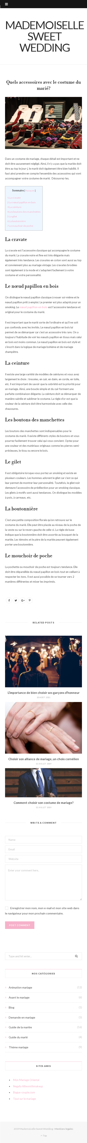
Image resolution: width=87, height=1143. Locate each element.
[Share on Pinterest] (30, 600)
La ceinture (14, 207)
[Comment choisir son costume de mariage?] (43, 782)
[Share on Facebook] (9, 600)
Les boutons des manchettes (23, 211)
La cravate (14, 197)
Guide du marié (18, 1037)
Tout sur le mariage (24, 1098)
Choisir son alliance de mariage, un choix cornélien (43, 759)
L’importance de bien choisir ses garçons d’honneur (44, 692)
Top (44, 1135)
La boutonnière (16, 221)
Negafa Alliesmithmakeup (28, 1086)
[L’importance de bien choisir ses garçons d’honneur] (43, 661)
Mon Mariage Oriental (26, 1080)
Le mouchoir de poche (20, 225)
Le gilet (12, 216)
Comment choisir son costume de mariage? (43, 802)
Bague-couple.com (24, 1092)
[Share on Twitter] (16, 600)
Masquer (30, 190)
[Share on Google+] (23, 600)
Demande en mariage (22, 1017)
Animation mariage (20, 987)
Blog (11, 1007)
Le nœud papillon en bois (21, 202)
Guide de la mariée (20, 1027)
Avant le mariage (19, 997)
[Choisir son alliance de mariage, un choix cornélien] (43, 728)
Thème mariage (18, 1047)
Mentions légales (64, 1128)
